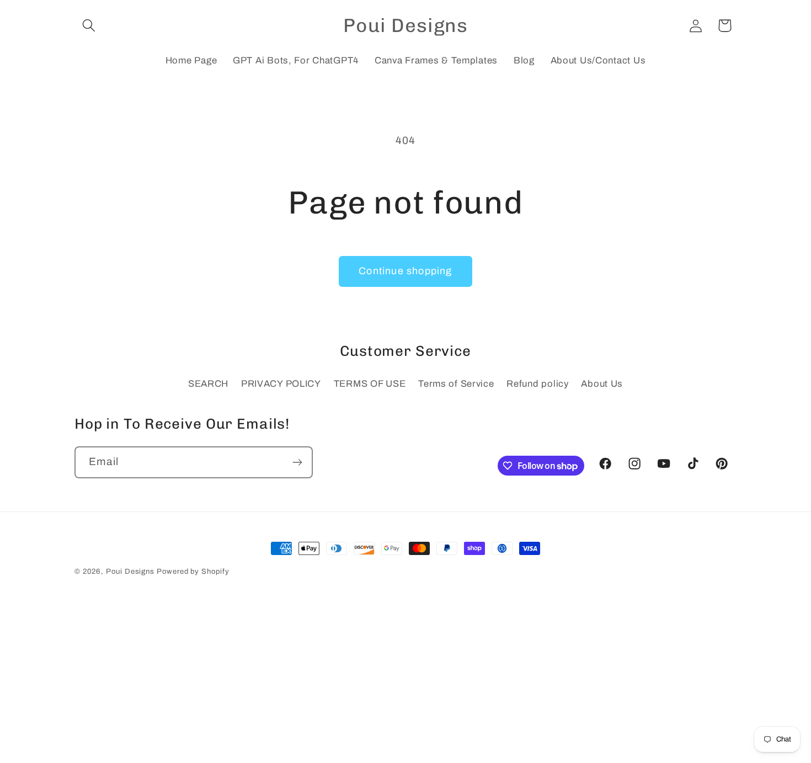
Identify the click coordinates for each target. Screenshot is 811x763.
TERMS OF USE (370, 383)
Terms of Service (456, 383)
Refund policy (537, 383)
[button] (89, 25)
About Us (602, 383)
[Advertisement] (405, 686)
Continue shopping (405, 270)
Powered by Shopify (193, 571)
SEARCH (208, 383)
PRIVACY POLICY (281, 383)
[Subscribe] (297, 462)
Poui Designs (130, 571)
